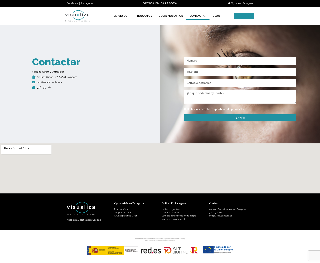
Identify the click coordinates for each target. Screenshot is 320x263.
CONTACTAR (198, 15)
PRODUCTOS (144, 15)
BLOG (216, 15)
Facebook (72, 3)
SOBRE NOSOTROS (171, 15)
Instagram (87, 3)
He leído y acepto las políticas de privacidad (216, 109)
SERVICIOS (120, 15)
